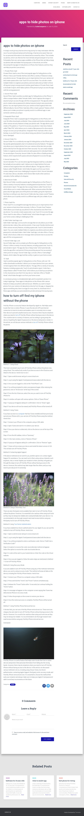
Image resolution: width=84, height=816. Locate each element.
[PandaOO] (5, 5)
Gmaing (44, 2)
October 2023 (67, 149)
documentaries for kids (69, 84)
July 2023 (66, 158)
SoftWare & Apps (66, 7)
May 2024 (66, 127)
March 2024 (67, 133)
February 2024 (68, 136)
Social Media (56, 7)
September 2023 (68, 152)
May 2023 (66, 161)
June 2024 (66, 123)
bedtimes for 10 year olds (70, 81)
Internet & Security (53, 2)
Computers (37, 2)
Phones (63, 2)
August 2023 (67, 155)
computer (21, 414)
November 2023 (68, 146)
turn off (18, 315)
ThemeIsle (78, 812)
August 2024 (67, 117)
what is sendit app (68, 87)
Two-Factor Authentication (22, 524)
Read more (48, 794)
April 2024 (66, 130)
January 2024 (67, 139)
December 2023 (68, 142)
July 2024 (66, 120)
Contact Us (76, 7)
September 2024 (68, 114)
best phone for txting (67, 781)
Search (65, 45)
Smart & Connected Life (73, 2)
